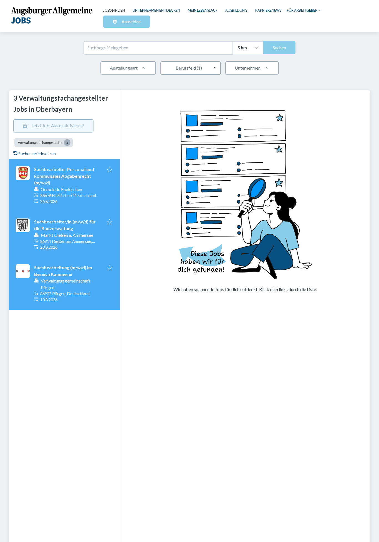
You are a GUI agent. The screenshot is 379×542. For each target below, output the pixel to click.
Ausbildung (236, 10)
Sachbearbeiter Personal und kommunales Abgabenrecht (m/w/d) (64, 176)
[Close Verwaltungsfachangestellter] (67, 142)
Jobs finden (114, 10)
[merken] (109, 170)
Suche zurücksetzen (37, 153)
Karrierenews (268, 10)
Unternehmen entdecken (156, 10)
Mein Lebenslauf (203, 10)
